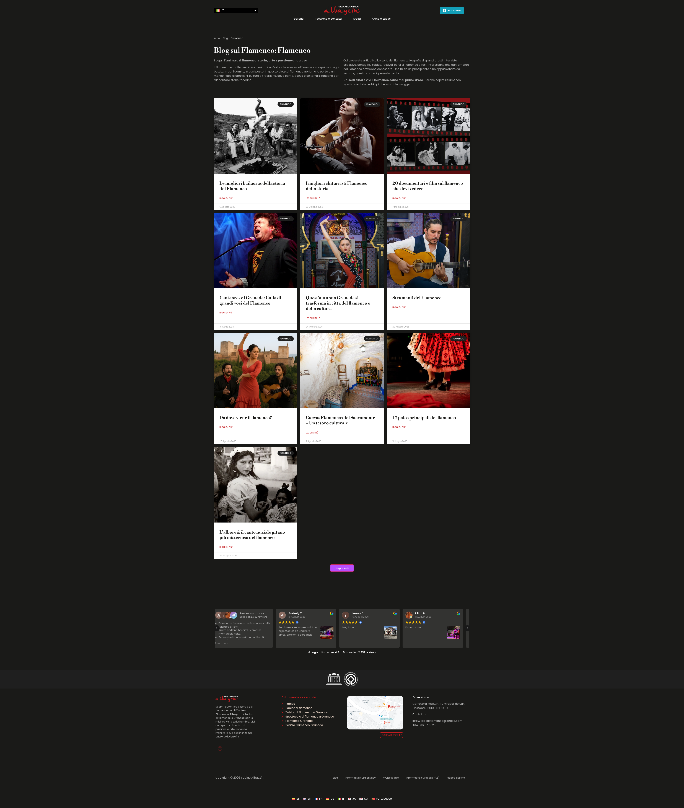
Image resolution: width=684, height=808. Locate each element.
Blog (225, 38)
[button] (236, 10)
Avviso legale (391, 778)
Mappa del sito (456, 778)
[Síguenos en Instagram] (220, 748)
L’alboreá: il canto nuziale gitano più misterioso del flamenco (252, 535)
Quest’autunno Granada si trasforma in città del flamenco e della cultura (338, 303)
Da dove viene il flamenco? (245, 417)
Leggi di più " (226, 198)
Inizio (217, 38)
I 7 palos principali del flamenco (424, 417)
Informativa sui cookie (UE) (423, 778)
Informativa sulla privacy (360, 778)
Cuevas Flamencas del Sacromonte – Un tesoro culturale (340, 420)
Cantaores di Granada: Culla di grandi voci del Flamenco (250, 300)
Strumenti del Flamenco (417, 298)
